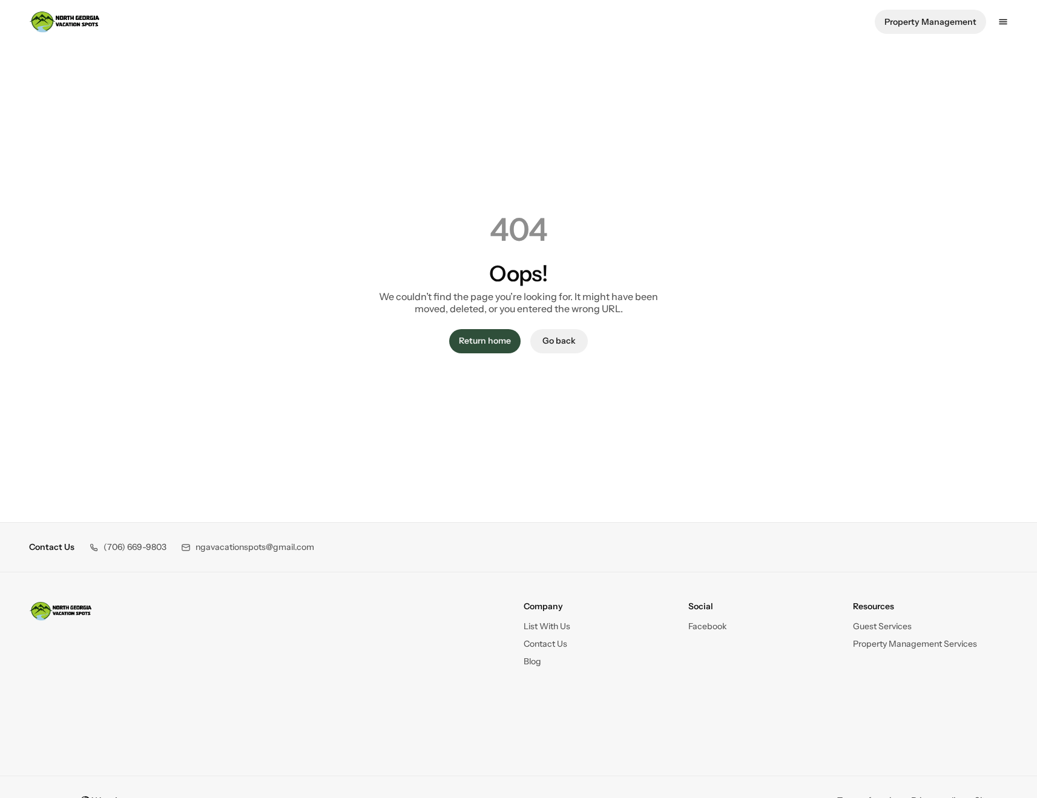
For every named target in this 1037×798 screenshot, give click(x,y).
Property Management (930, 21)
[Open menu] (1003, 22)
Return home (485, 340)
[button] (127, 547)
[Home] (60, 611)
